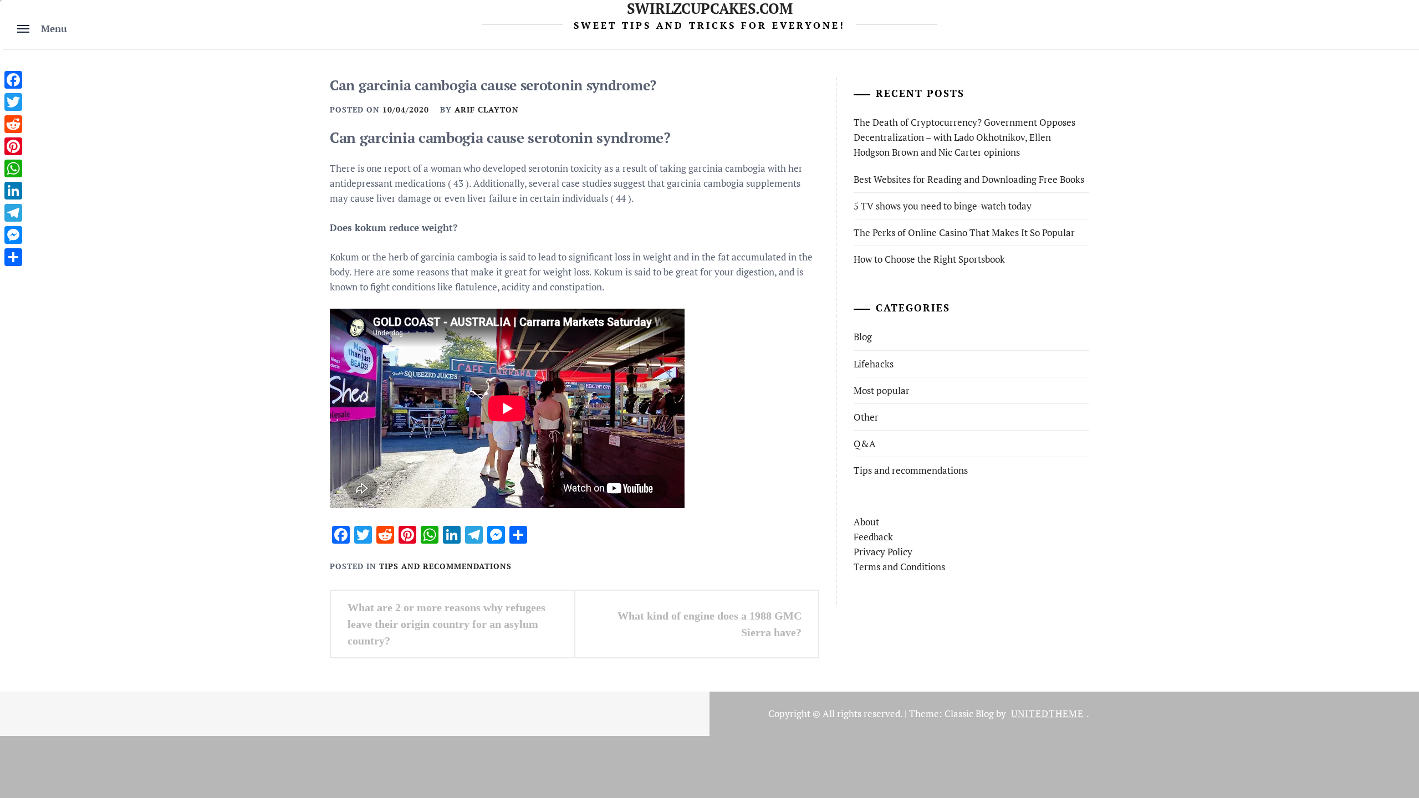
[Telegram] (13, 213)
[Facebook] (13, 80)
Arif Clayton (487, 109)
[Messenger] (13, 235)
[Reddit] (13, 124)
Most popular (882, 390)
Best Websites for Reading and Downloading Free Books (969, 179)
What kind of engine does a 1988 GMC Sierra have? (709, 624)
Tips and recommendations (445, 566)
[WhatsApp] (13, 168)
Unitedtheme (1047, 713)
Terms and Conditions (899, 566)
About (866, 521)
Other (866, 417)
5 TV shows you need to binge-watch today (943, 206)
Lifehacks (874, 363)
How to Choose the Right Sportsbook (929, 259)
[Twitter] (13, 102)
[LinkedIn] (13, 191)
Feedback (873, 536)
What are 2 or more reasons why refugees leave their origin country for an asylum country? (446, 624)
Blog (863, 336)
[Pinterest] (13, 146)
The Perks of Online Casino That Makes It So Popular (964, 232)
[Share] (13, 257)
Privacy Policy (883, 551)
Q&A (865, 443)
